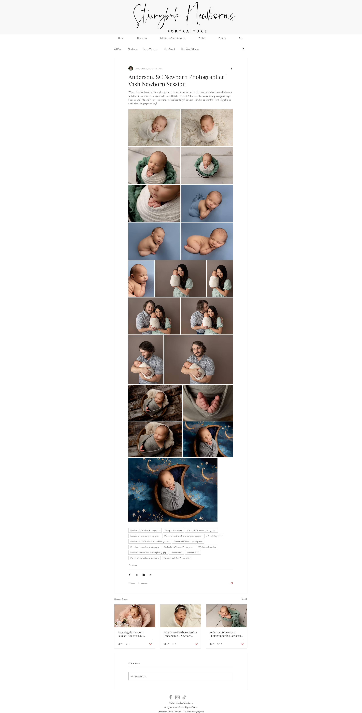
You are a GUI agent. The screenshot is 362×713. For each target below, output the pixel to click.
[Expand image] (154, 127)
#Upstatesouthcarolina (207, 546)
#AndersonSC (176, 552)
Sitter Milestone (150, 49)
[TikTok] (184, 697)
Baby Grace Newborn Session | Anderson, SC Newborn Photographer (180, 634)
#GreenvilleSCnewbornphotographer (201, 530)
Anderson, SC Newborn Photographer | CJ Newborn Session (225, 634)
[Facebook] (171, 697)
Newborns (132, 49)
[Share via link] (150, 574)
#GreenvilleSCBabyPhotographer (177, 557)
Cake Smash (169, 49)
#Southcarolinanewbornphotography (144, 546)
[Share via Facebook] (129, 574)
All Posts (118, 49)
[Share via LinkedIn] (143, 574)
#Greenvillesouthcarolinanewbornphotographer (183, 535)
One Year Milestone (190, 49)
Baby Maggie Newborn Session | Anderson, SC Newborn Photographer (131, 634)
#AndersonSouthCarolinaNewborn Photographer (149, 541)
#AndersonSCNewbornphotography (188, 541)
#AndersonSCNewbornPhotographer (145, 530)
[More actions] (231, 68)
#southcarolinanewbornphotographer (144, 535)
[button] (243, 49)
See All (244, 599)
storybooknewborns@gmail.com (181, 707)
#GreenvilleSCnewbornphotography (144, 557)
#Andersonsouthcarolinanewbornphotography (148, 552)
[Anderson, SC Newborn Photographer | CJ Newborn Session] (226, 615)
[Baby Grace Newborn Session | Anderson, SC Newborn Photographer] (180, 615)
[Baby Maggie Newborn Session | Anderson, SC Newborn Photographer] (134, 615)
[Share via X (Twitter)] (136, 574)
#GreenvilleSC (193, 552)
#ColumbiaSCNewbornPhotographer (178, 546)
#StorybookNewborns (173, 530)
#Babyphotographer (214, 535)
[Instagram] (177, 697)
